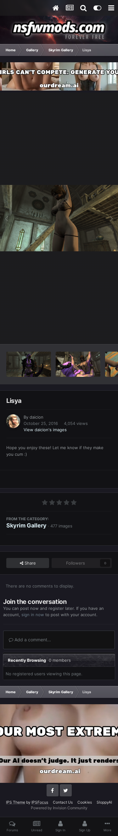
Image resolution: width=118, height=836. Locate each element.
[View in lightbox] (59, 218)
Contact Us (63, 802)
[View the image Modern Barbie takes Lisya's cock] (28, 364)
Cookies (84, 802)
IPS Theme (15, 802)
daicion (36, 417)
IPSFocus (39, 802)
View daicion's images (45, 429)
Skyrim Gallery (26, 525)
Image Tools (92, 332)
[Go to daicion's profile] (13, 421)
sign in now (32, 614)
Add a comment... (32, 639)
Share (29, 563)
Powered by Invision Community (59, 807)
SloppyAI (104, 802)
